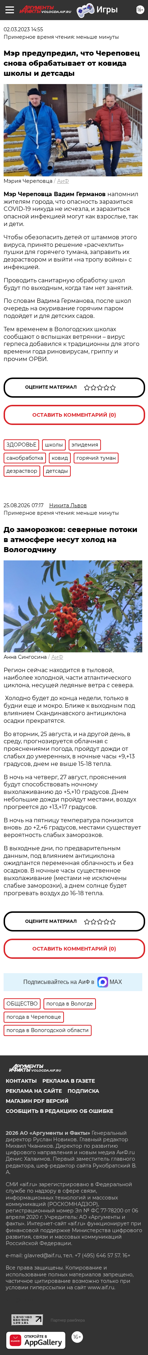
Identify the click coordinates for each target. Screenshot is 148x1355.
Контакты (21, 1081)
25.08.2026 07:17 (23, 505)
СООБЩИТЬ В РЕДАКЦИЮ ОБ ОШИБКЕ (59, 1111)
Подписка (83, 1091)
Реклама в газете (68, 1081)
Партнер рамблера (68, 1320)
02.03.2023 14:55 (23, 29)
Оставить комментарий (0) (74, 415)
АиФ (63, 181)
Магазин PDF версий (37, 1101)
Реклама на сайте (34, 1091)
